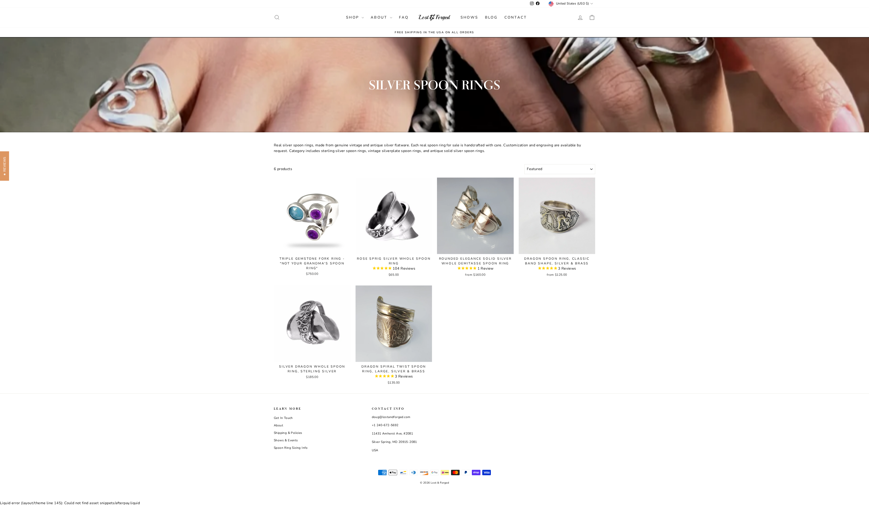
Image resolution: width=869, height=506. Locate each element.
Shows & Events (286, 440)
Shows (469, 17)
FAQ (403, 17)
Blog (491, 17)
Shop (353, 17)
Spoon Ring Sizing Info (291, 448)
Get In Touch (283, 418)
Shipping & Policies (288, 433)
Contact (515, 17)
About (380, 17)
